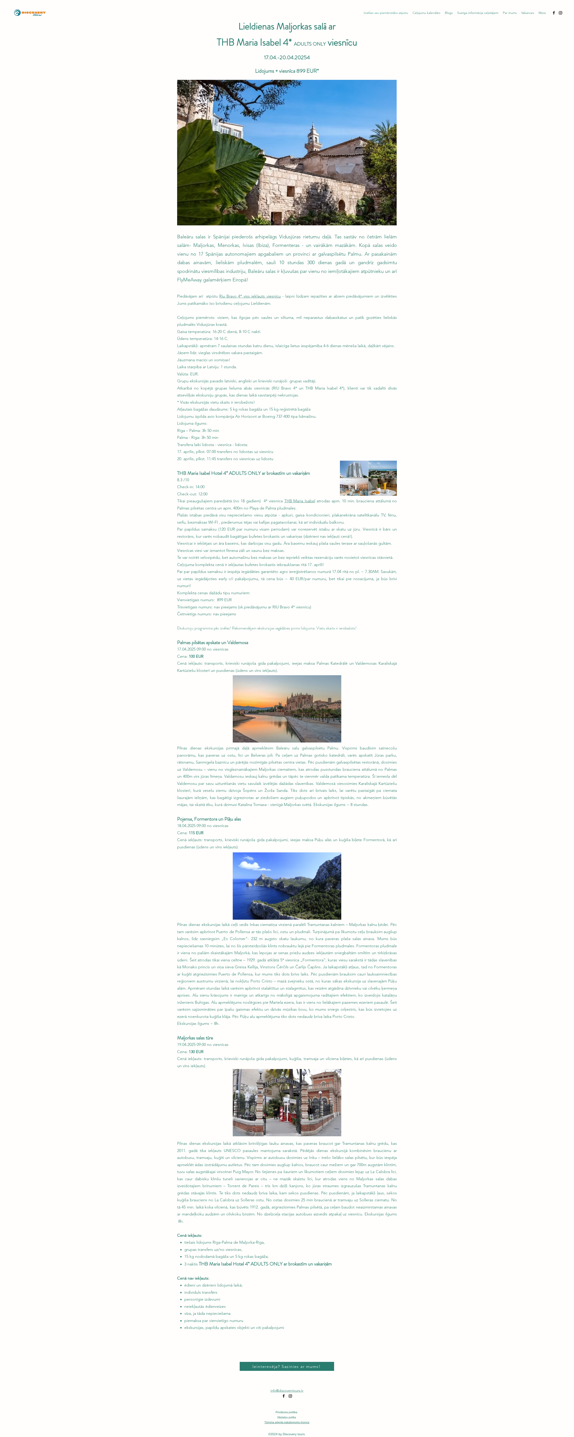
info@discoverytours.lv (286, 1390)
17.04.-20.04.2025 (285, 57)
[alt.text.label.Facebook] (554, 13)
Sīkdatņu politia (286, 1417)
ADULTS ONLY (310, 43)
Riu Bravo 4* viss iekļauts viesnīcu (249, 296)
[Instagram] (560, 13)
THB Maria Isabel (299, 501)
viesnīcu (341, 42)
